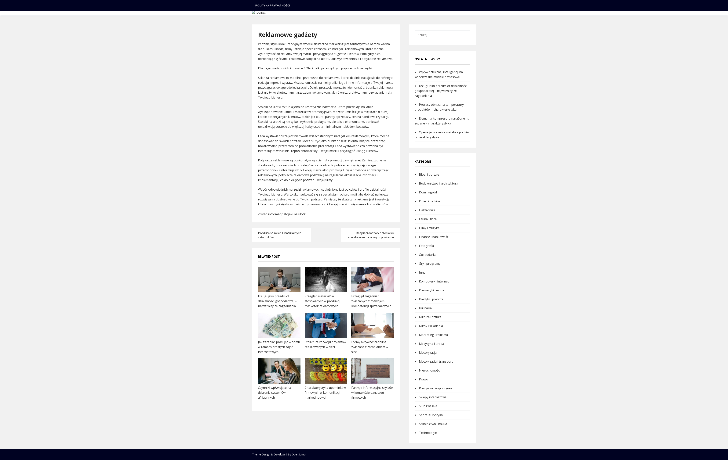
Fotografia (426, 246)
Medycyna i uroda (431, 344)
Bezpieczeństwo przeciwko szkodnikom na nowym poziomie (371, 235)
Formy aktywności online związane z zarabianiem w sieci (369, 347)
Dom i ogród (428, 192)
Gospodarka (427, 255)
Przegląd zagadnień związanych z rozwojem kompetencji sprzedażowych (371, 301)
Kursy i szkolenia (431, 326)
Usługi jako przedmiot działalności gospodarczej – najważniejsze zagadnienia (277, 301)
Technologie (428, 433)
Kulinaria (425, 308)
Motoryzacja (428, 352)
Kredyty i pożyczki (431, 299)
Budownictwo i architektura (438, 183)
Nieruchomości (429, 370)
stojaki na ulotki (295, 214)
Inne (422, 272)
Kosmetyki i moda (431, 290)
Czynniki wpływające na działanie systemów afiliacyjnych (274, 393)
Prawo (423, 379)
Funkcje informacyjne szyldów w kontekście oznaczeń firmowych (372, 393)
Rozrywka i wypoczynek (435, 388)
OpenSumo (299, 454)
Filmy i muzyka (429, 228)
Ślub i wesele (428, 406)
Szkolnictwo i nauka (433, 424)
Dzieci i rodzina (429, 201)
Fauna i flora (428, 219)
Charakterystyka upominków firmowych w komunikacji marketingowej (325, 393)
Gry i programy (429, 263)
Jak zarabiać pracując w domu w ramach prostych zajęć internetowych (279, 347)
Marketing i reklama (433, 335)
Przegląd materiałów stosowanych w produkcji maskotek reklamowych (322, 301)
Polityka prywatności (272, 5)
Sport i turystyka (431, 415)
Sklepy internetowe (432, 397)
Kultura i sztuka (430, 317)
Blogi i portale (429, 174)
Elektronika (427, 210)
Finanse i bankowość (434, 237)
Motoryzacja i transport (436, 361)
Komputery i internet (434, 281)
